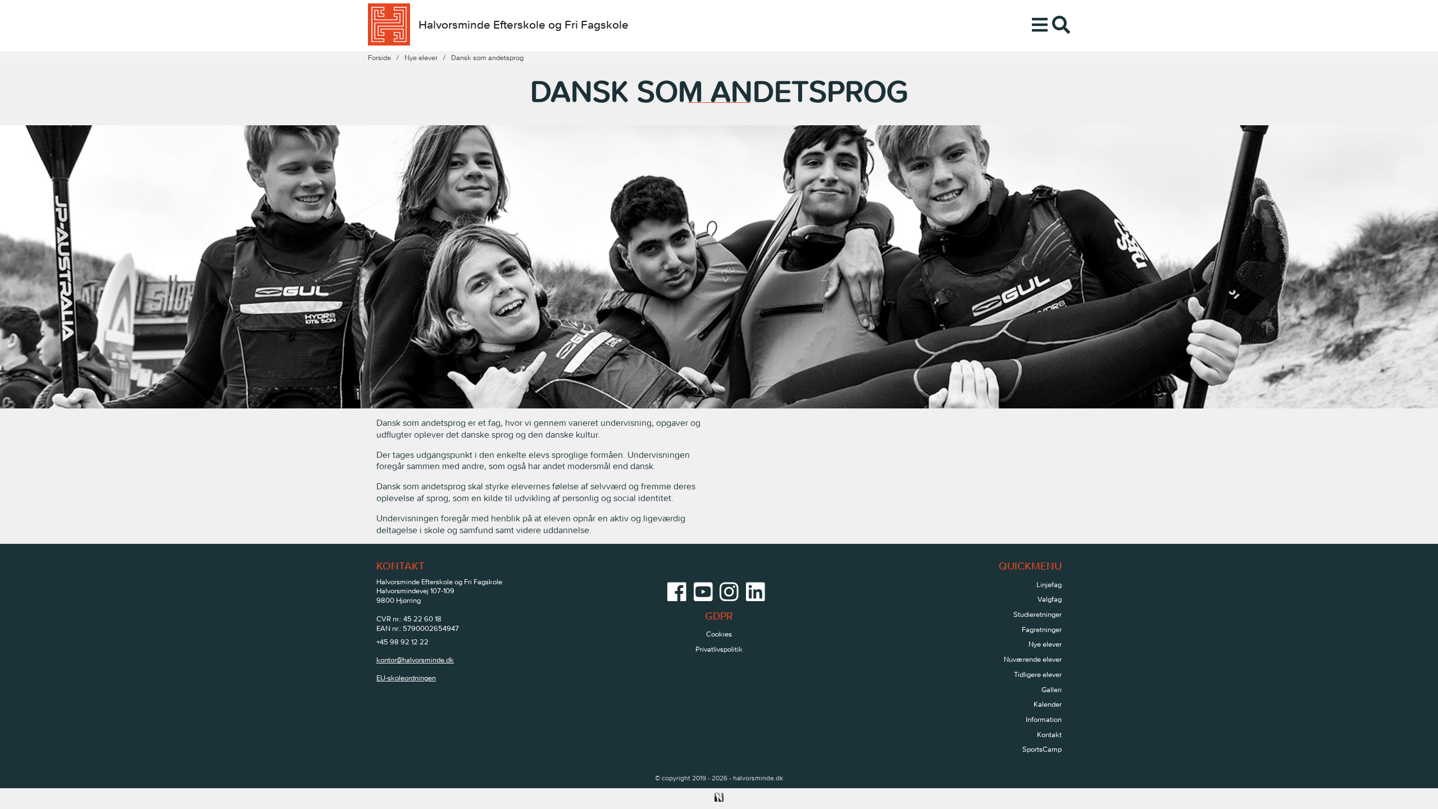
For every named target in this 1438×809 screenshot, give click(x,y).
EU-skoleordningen (406, 678)
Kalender (1048, 704)
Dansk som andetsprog (487, 57)
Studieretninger (1037, 614)
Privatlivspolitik (719, 649)
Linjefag (1049, 584)
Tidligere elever (1038, 674)
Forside (379, 57)
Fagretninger (1042, 629)
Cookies (719, 634)
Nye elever (421, 57)
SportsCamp (1042, 749)
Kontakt (1049, 734)
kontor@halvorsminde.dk (415, 660)
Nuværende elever (1033, 659)
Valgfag (1049, 599)
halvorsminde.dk (758, 778)
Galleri (1051, 689)
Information (1044, 719)
